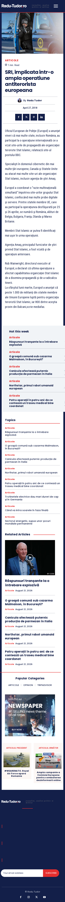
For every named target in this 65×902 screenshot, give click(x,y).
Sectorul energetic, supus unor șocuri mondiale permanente (27, 522)
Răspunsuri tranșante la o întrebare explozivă (33, 343)
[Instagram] (29, 897)
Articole (11, 60)
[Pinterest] (33, 117)
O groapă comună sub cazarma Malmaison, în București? (30, 358)
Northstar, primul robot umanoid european (31, 387)
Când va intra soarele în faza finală (26, 510)
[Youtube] (44, 897)
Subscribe (51, 873)
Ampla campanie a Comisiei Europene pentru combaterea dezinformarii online (48, 776)
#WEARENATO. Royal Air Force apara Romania (16, 773)
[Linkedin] (41, 117)
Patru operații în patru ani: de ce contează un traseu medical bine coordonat (31, 403)
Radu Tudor (34, 100)
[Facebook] (18, 117)
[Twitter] (26, 117)
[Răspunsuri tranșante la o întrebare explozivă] (30, 557)
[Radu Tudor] (20, 100)
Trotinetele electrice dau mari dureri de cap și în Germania (31, 498)
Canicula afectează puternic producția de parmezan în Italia (30, 372)
